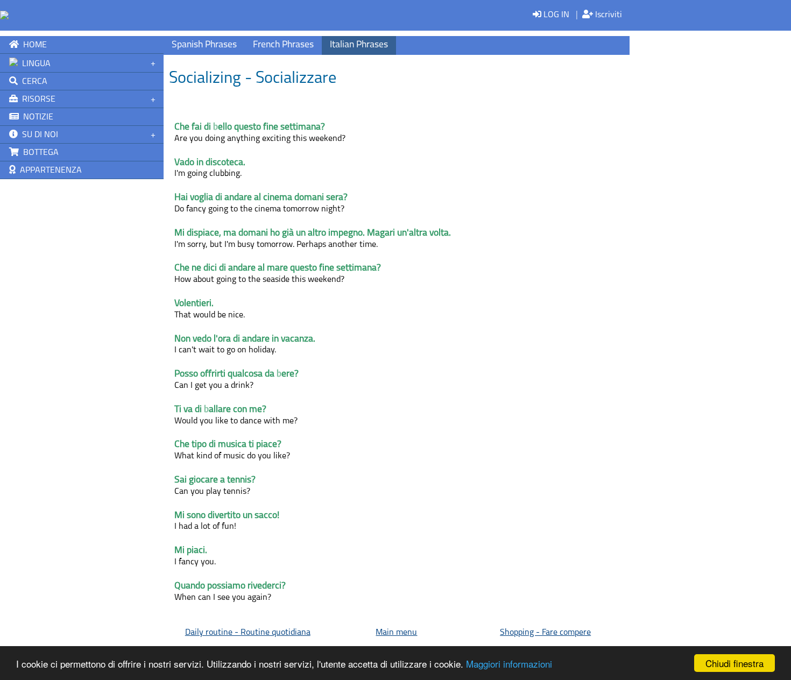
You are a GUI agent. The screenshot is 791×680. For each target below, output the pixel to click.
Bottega (39, 152)
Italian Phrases (359, 44)
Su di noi (38, 135)
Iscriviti (607, 15)
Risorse (36, 99)
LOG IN (555, 15)
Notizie (36, 117)
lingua (34, 64)
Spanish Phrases (204, 44)
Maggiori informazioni (509, 663)
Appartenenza (49, 170)
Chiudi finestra (734, 663)
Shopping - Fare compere (545, 632)
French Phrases (283, 44)
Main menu (396, 632)
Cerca (32, 81)
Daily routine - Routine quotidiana (247, 632)
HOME (33, 45)
